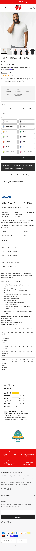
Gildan (5, 61)
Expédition (4, 73)
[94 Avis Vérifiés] (18, 443)
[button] (7, 393)
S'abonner (18, 517)
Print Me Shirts (8, 545)
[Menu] (2, 8)
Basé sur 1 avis (8, 390)
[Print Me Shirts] (18, 8)
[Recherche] (6, 8)
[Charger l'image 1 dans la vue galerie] (18, 30)
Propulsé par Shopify (15, 545)
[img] (12, 411)
